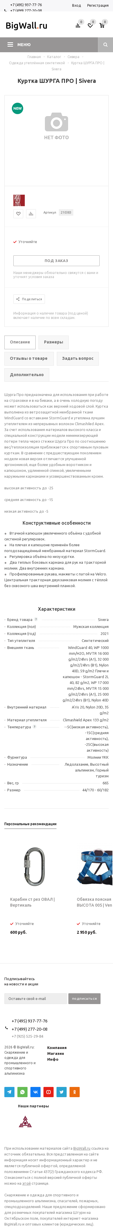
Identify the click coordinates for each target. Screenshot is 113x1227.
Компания (57, 1048)
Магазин (55, 1053)
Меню (24, 44)
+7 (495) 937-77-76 (26, 5)
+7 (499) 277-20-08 (26, 10)
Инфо (53, 1059)
